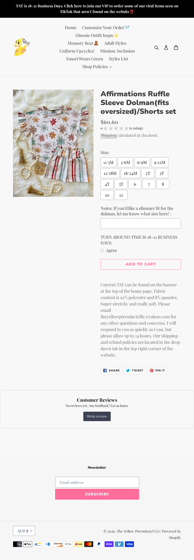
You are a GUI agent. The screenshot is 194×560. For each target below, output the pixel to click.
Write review (97, 416)
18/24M (130, 173)
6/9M (142, 162)
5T (121, 184)
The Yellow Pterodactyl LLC (139, 531)
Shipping (109, 135)
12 (121, 195)
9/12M (159, 162)
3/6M (125, 162)
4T (107, 184)
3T (161, 173)
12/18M (110, 173)
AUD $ (23, 530)
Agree (111, 250)
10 (107, 195)
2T (148, 173)
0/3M (109, 162)
